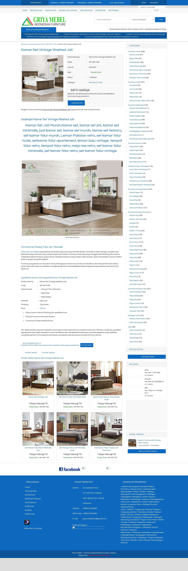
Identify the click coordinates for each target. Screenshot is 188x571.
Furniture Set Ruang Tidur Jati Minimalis (42, 247)
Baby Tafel (134, 58)
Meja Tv (133, 265)
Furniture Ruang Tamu (137, 212)
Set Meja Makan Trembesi (140, 185)
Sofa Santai (134, 334)
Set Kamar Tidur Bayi (138, 74)
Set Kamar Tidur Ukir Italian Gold (72, 397)
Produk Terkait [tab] (31, 353)
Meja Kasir (134, 97)
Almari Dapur (135, 192)
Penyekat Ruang (136, 269)
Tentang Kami (36, 10)
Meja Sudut (134, 261)
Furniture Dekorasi (135, 105)
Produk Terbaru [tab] (48, 353)
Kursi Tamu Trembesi (138, 169)
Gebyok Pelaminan (137, 112)
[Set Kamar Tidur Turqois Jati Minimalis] (106, 429)
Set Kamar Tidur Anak (139, 70)
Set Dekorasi (135, 135)
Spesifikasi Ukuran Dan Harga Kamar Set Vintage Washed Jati (49, 278)
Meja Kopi (133, 257)
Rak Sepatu (134, 280)
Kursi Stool (134, 200)
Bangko (133, 223)
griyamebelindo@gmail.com (95, 519)
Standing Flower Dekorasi (140, 139)
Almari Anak (135, 55)
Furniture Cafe (134, 82)
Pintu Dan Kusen (136, 322)
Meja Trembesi (136, 177)
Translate (163, 10)
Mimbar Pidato (136, 154)
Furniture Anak (134, 51)
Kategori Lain (133, 315)
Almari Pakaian (136, 292)
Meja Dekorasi (135, 123)
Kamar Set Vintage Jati (38, 397)
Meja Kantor (135, 146)
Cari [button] (161, 20)
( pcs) (143, 3)
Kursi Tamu (134, 242)
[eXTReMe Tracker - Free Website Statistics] (27, 522)
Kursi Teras (134, 246)
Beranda (24, 44)
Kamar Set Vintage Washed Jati (47, 50)
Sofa (130, 327)
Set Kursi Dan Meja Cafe (140, 101)
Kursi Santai (134, 238)
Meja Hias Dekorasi (137, 127)
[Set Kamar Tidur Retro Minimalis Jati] (38, 429)
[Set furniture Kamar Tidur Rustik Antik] (106, 378)
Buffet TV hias (135, 231)
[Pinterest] (51, 115)
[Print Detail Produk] (60, 115)
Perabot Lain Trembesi (139, 181)
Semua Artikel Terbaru (147, 451)
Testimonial (113, 10)
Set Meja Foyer (136, 284)
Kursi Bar (133, 85)
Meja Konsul (134, 254)
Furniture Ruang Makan (138, 189)
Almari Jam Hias (136, 219)
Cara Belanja (86, 10)
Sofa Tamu (134, 342)
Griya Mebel (77, 553)
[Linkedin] (46, 115)
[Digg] (37, 115)
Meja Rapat (134, 150)
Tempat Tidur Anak (137, 78)
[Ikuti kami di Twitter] (94, 469)
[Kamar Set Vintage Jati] (38, 378)
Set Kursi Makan (136, 208)
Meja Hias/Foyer (136, 250)
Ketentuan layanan (68, 10)
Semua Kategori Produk (37, 30)
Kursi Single (134, 196)
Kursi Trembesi (136, 173)
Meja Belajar (135, 62)
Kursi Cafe (134, 89)
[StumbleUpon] (55, 115)
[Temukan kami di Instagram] (118, 469)
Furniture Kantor (135, 143)
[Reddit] (42, 115)
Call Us (42, 308)
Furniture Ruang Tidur (36, 44)
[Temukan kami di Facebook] (70, 469)
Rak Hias (133, 277)
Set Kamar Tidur (51, 44)
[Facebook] (23, 115)
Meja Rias (134, 299)
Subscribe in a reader (33, 528)
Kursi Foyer (134, 234)
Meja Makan (135, 204)
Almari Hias (134, 215)
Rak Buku (133, 158)
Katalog (28, 510)
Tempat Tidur (135, 311)
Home (24, 10)
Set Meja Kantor (136, 162)
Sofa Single (134, 338)
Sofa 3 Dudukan (136, 330)
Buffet (132, 227)
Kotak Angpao (135, 116)
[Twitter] (28, 115)
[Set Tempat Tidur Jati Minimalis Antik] (72, 429)
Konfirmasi (100, 10)
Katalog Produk (147, 357)
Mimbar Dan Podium (138, 319)
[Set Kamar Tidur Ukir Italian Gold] (72, 378)
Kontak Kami (50, 10)
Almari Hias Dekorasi (138, 108)
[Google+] (32, 115)
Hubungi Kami (77, 103)
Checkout (154, 3)
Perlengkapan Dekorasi (139, 131)
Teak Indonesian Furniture (98, 555)
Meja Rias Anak (136, 66)
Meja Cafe (134, 93)
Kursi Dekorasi (135, 120)
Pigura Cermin (135, 273)
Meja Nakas (134, 296)
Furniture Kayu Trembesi (138, 166)
